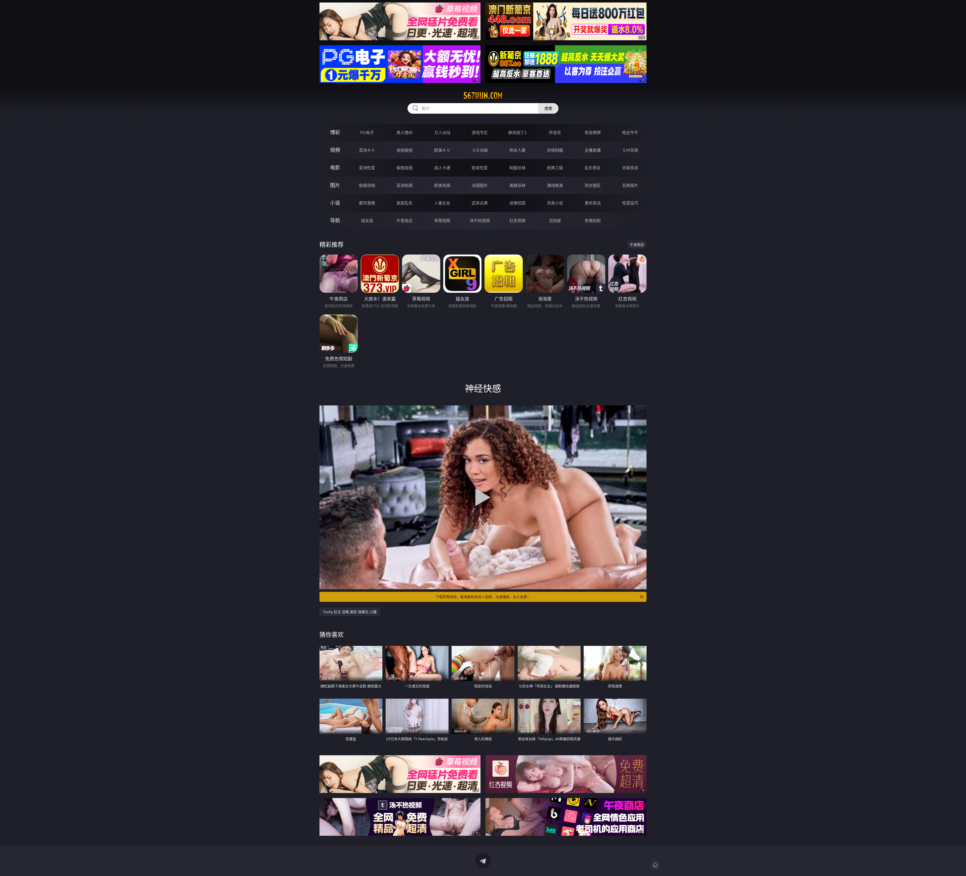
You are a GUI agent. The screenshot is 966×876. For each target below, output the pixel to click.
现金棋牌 (593, 132)
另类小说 (555, 203)
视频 (335, 150)
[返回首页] (655, 865)
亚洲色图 (404, 185)
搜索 (548, 108)
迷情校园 (517, 203)
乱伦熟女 (593, 168)
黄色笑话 (593, 203)
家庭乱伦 (404, 203)
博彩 (335, 132)
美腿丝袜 (517, 185)
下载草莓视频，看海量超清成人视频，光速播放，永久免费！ (483, 596)
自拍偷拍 (404, 150)
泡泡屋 (555, 220)
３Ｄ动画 (480, 150)
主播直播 (593, 150)
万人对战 (442, 132)
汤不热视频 (480, 220)
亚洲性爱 (367, 168)
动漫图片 (480, 185)
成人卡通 (442, 168)
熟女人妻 (517, 150)
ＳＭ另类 (630, 150)
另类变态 (630, 168)
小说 (335, 202)
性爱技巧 (630, 203)
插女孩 (367, 220)
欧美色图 (442, 185)
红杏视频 (517, 220)
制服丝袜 (517, 168)
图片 (335, 185)
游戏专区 (480, 132)
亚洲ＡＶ (367, 150)
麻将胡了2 (517, 132)
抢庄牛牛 (630, 132)
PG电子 (367, 132)
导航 (335, 220)
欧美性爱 (480, 168)
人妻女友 (442, 203)
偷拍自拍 (404, 168)
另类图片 (630, 185)
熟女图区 (593, 185)
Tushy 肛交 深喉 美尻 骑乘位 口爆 (350, 611)
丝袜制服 (555, 150)
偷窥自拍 (367, 185)
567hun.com (483, 96)
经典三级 (555, 168)
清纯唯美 (555, 185)
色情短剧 (593, 220)
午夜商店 (404, 220)
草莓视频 (442, 220)
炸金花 (555, 132)
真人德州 (404, 132)
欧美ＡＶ (442, 150)
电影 (335, 167)
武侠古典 (480, 203)
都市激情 (367, 203)
